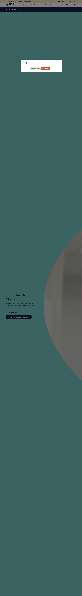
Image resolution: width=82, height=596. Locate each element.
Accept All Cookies (45, 68)
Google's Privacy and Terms (42, 64)
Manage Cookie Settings (35, 68)
